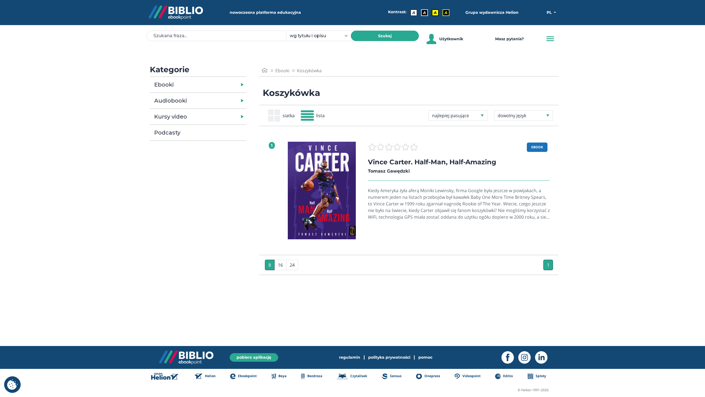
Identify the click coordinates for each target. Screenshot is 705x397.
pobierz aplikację (254, 357)
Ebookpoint (247, 376)
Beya (282, 376)
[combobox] (321, 36)
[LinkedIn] (543, 357)
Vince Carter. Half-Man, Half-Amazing (432, 162)
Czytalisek (358, 376)
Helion (210, 376)
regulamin (349, 357)
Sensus (395, 376)
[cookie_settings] (12, 384)
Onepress (432, 376)
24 (292, 265)
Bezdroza (314, 376)
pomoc (425, 357)
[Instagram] (526, 357)
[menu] (322, 190)
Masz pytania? (509, 38)
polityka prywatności (389, 357)
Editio (507, 376)
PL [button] (550, 12)
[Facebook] (509, 357)
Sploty (540, 376)
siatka (289, 115)
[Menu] (550, 39)
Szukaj (385, 35)
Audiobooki (170, 100)
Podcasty (167, 132)
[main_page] (265, 70)
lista (320, 115)
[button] (212, 84)
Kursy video (170, 116)
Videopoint (471, 376)
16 (280, 265)
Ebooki (164, 84)
